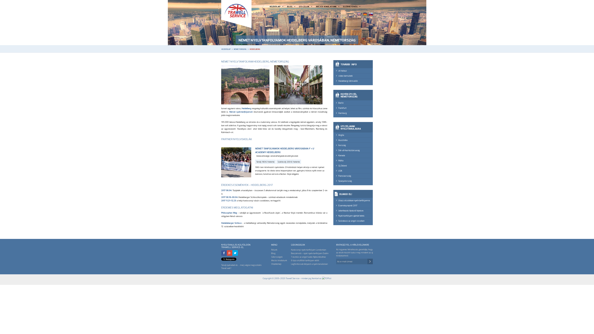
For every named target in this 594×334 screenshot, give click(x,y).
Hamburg (342, 113)
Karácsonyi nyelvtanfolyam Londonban (308, 249)
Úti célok (304, 6)
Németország (240, 49)
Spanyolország (345, 181)
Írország (342, 145)
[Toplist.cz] (326, 278)
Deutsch (365, 14)
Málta (340, 160)
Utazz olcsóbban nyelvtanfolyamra (354, 200)
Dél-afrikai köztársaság (349, 150)
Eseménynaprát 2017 (347, 205)
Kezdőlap (275, 6)
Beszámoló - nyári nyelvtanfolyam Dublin (309, 253)
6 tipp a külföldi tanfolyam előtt (305, 260)
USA (340, 170)
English (359, 14)
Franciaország (344, 175)
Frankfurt (342, 108)
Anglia (341, 135)
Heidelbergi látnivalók (348, 80)
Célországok (277, 256)
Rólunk (274, 249)
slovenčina (371, 14)
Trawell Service (236, 14)
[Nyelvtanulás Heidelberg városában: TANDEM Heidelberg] (236, 162)
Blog (290, 6)
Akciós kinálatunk (326, 6)
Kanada (341, 155)
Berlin (341, 102)
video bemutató (345, 75)
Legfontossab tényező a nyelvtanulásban (309, 264)
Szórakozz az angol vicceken (351, 220)
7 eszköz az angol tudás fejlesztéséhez (308, 256)
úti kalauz (342, 70)
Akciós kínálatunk (279, 260)
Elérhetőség (350, 6)
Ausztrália (342, 140)
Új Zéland (342, 165)
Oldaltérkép (276, 264)
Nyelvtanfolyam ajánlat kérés (351, 215)
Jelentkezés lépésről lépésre (350, 210)
